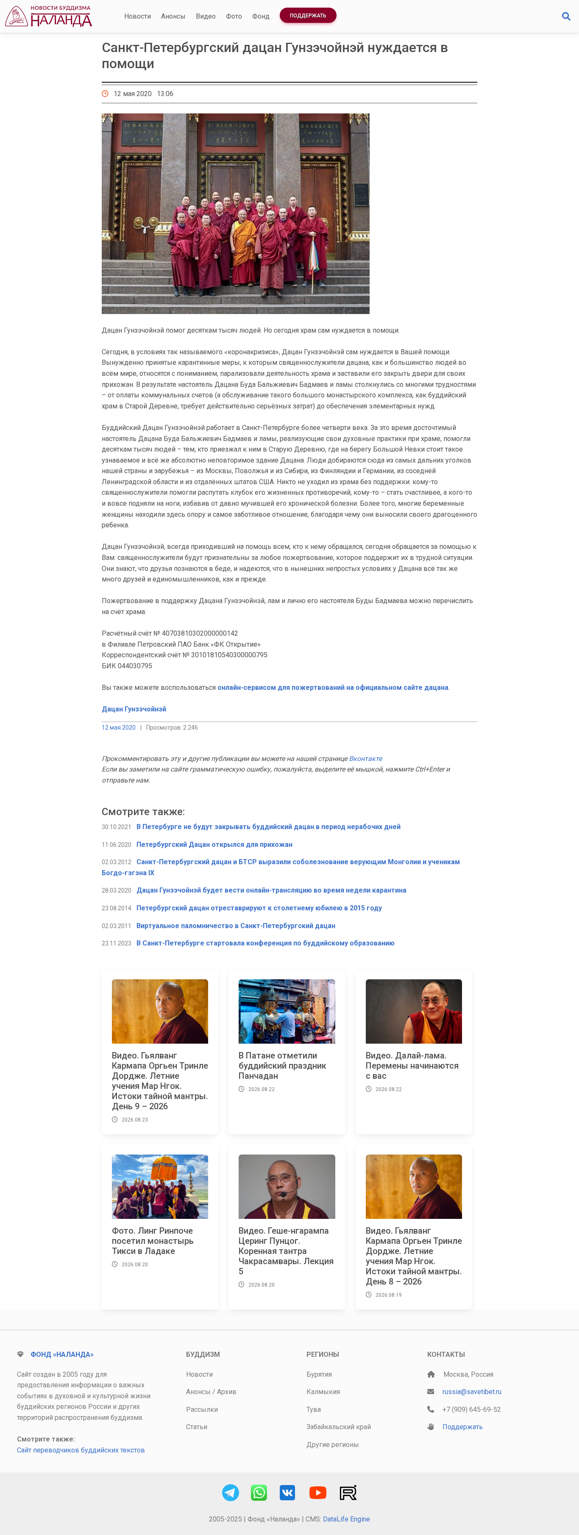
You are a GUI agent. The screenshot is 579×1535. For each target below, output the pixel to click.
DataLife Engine (346, 1519)
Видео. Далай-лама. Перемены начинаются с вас (412, 1065)
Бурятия (319, 1374)
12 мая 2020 (119, 727)
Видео (206, 16)
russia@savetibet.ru (472, 1392)
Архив (227, 1392)
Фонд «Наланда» (62, 1354)
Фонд (261, 16)
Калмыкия (323, 1392)
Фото (234, 16)
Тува (313, 1409)
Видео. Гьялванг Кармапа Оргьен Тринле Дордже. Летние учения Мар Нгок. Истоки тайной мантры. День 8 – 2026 (414, 1256)
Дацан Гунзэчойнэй (134, 709)
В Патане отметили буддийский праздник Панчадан (282, 1065)
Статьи (196, 1427)
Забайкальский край (338, 1427)
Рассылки (202, 1409)
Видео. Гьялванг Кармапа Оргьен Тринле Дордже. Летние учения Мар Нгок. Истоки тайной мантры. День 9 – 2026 (160, 1080)
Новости (137, 16)
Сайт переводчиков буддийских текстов (81, 1450)
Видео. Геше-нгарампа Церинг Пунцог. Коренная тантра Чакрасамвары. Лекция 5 (286, 1251)
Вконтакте (365, 759)
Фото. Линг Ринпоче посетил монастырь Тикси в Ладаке (153, 1241)
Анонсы (173, 16)
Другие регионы (332, 1445)
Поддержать (308, 16)
